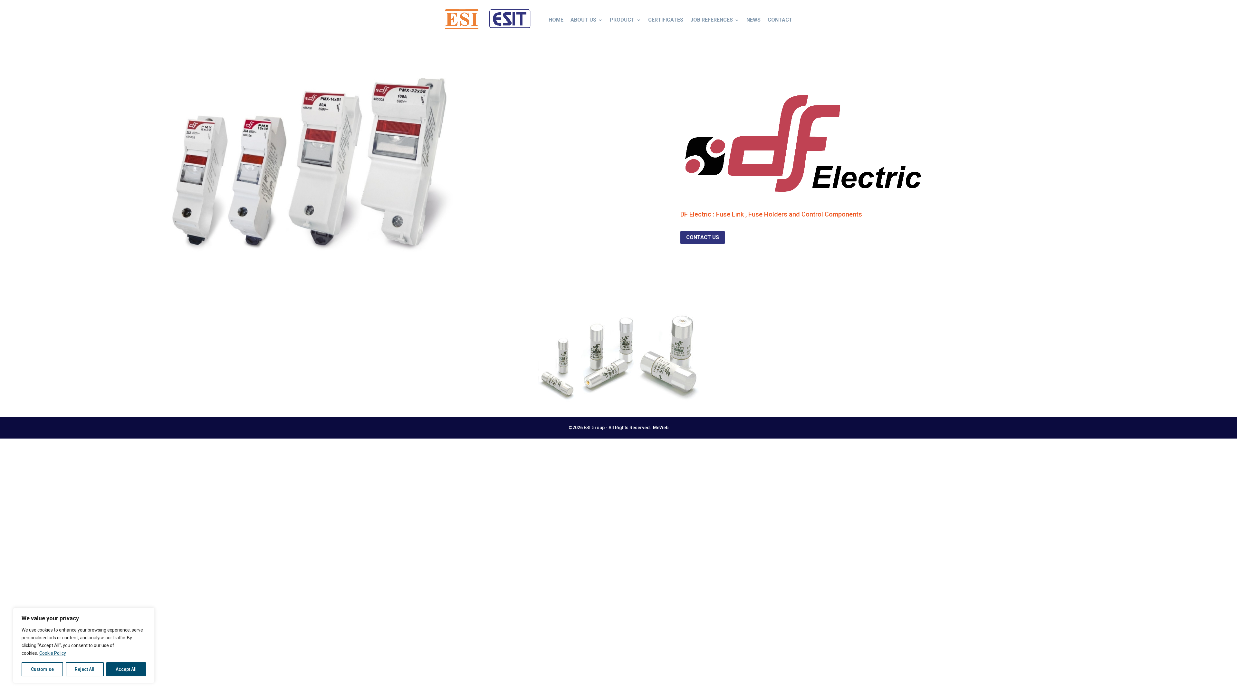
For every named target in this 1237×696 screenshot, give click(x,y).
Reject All (84, 669)
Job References (711, 20)
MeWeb (660, 427)
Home (556, 20)
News (753, 20)
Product (622, 20)
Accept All (126, 669)
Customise (42, 669)
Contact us (702, 237)
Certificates (665, 20)
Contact (780, 20)
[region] (84, 645)
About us (583, 20)
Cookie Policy (52, 653)
